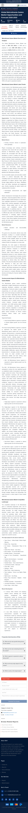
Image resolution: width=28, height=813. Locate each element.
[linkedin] (9, 799)
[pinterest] (13, 799)
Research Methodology (24, 26)
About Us (4, 767)
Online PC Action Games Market (9, 729)
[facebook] (2, 799)
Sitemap (4, 772)
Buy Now (15, 33)
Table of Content (11, 26)
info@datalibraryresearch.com (9, 712)
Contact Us (4, 764)
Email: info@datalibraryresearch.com (13, 2)
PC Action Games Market (8, 727)
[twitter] (6, 799)
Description (4, 26)
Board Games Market (7, 724)
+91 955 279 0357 (9, 714)
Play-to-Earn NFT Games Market (10, 731)
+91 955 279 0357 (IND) (16, 0)
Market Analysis (5, 783)
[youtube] (17, 799)
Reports (4, 780)
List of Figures (17, 26)
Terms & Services (6, 769)
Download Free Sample (14, 701)
